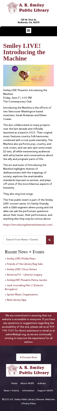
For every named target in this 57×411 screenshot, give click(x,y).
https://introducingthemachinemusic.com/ (28, 225)
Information (28, 391)
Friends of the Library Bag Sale (25, 264)
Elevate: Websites (46, 399)
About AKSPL (27, 383)
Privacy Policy (29, 403)
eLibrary (42, 383)
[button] (28, 30)
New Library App (16, 300)
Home (14, 383)
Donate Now (28, 357)
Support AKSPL (45, 391)
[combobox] (24, 240)
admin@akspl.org (16, 334)
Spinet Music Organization (22, 294)
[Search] (50, 240)
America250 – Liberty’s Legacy (24, 275)
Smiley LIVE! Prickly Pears (21, 259)
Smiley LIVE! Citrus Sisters (22, 269)
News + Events (11, 391)
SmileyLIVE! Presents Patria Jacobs (27, 280)
